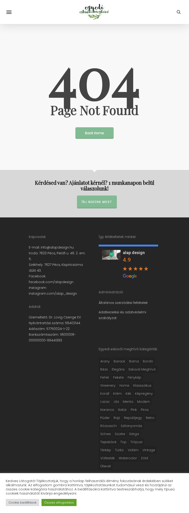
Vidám (133, 450)
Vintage (148, 450)
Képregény (144, 393)
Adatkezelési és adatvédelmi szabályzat (122, 315)
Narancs (107, 409)
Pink (134, 409)
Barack (119, 361)
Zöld (144, 458)
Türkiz (119, 450)
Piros (145, 409)
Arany (105, 361)
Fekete (118, 377)
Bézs (104, 369)
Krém (117, 393)
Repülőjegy (133, 417)
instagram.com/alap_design (53, 293)
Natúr (122, 409)
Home (124, 385)
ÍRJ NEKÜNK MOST (97, 202)
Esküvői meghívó (142, 369)
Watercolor (128, 458)
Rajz (117, 417)
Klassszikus (142, 385)
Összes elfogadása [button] (59, 502)
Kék (128, 393)
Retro (150, 417)
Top (123, 442)
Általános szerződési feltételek (123, 302)
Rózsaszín (108, 426)
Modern (143, 401)
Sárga (134, 434)
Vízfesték (107, 458)
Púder (105, 417)
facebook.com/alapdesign (51, 282)
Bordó (148, 361)
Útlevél (105, 466)
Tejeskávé (108, 442)
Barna (134, 361)
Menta (128, 401)
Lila (116, 401)
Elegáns (118, 369)
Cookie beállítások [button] (22, 502)
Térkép (105, 450)
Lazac (105, 401)
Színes (105, 434)
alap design (134, 252)
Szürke (120, 434)
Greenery (107, 385)
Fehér (104, 377)
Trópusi (136, 442)
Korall (104, 393)
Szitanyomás (131, 426)
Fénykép (134, 377)
